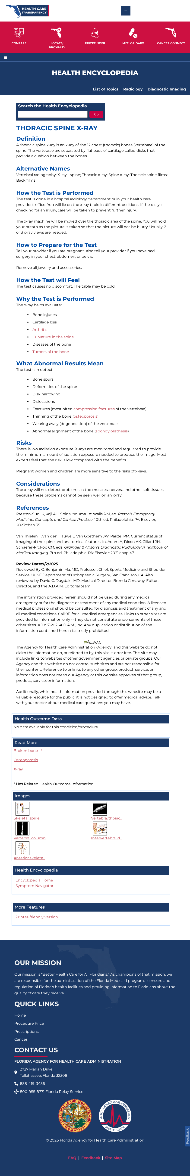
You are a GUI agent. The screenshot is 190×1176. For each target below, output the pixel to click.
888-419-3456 (32, 1083)
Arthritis (39, 329)
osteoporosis (85, 416)
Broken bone (28, 750)
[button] (19, 35)
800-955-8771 (32, 1091)
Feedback (90, 1158)
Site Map (113, 1158)
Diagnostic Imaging (167, 89)
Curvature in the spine (53, 337)
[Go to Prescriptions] (133, 33)
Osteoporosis (26, 760)
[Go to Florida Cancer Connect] (171, 35)
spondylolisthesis (112, 431)
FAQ (72, 1158)
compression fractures (94, 409)
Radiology (133, 89)
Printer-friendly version (37, 917)
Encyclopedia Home (34, 880)
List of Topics (105, 89)
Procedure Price (29, 1023)
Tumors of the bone (50, 352)
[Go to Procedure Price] (95, 33)
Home (20, 1015)
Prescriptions (26, 1031)
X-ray (18, 769)
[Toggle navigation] (125, 11)
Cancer (20, 1039)
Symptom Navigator (34, 886)
